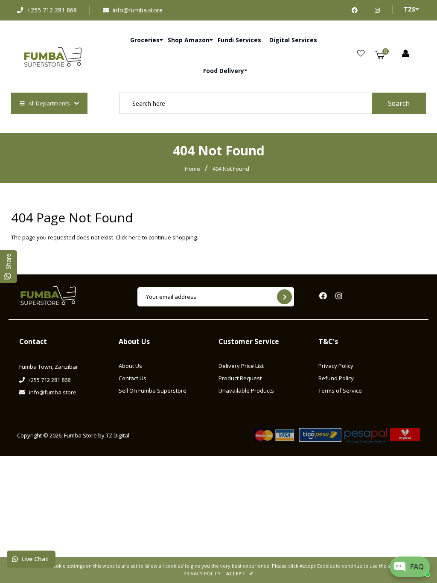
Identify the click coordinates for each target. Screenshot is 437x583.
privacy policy (202, 573)
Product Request (240, 378)
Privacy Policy (335, 366)
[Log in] (405, 54)
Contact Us (132, 378)
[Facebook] (357, 10)
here (134, 237)
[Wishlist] (360, 54)
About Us (130, 366)
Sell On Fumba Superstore (152, 390)
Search (399, 103)
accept (239, 573)
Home (192, 168)
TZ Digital (117, 435)
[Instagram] (377, 10)
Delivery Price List (241, 366)
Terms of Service (340, 390)
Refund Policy (336, 378)
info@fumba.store (138, 10)
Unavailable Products (246, 390)
